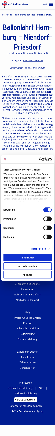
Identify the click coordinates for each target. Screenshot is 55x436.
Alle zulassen (27, 257)
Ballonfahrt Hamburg (34, 67)
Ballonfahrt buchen (27, 351)
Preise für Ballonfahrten (27, 317)
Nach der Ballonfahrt (27, 300)
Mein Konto (27, 357)
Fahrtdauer (27, 289)
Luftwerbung (28, 333)
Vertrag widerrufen (25, 399)
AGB (41, 388)
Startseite (7, 14)
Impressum (25, 382)
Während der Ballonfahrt (27, 294)
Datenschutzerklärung (20, 388)
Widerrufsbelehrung (26, 393)
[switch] (47, 218)
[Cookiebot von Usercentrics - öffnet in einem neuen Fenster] (39, 159)
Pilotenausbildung (27, 339)
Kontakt (27, 323)
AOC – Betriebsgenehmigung (27, 411)
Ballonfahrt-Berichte (25, 14)
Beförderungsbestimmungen (26, 406)
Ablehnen (27, 274)
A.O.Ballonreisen (18, 4)
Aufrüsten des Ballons (27, 284)
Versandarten (27, 367)
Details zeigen (38, 249)
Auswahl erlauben (27, 266)
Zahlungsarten (28, 362)
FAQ (27, 312)
